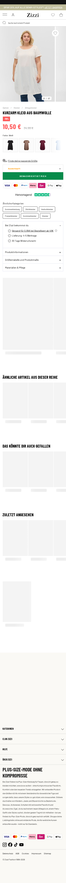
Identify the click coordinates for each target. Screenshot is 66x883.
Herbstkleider (47, 209)
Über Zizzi (7, 759)
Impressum (36, 853)
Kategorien (8, 728)
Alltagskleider (31, 107)
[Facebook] (10, 844)
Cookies (25, 853)
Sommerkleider (29, 216)
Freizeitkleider (11, 216)
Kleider (17, 107)
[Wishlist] (55, 33)
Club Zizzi (7, 739)
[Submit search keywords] (4, 23)
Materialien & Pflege (15, 267)
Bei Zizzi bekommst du (17, 225)
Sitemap (47, 853)
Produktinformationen (16, 251)
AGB (17, 853)
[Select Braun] (26, 145)
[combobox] (33, 23)
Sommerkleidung (12, 209)
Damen (6, 107)
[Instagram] (5, 844)
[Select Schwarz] (10, 145)
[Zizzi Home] (33, 14)
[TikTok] (16, 844)
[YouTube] (21, 844)
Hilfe (5, 749)
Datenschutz (8, 853)
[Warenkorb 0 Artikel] (61, 15)
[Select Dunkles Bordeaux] (42, 145)
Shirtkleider (30, 209)
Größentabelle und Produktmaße (22, 259)
